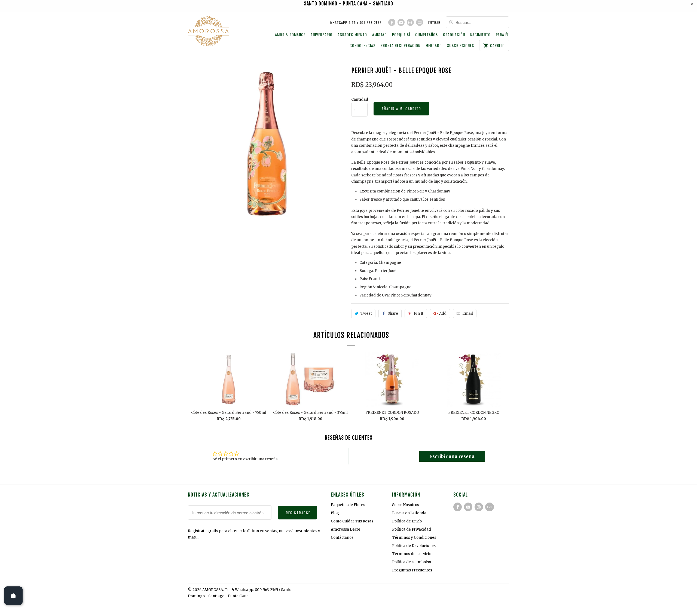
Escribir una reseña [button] (452, 456)
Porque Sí (401, 34)
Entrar (434, 22)
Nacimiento (480, 34)
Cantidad (359, 99)
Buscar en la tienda (409, 513)
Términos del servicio (411, 554)
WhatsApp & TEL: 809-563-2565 (356, 22)
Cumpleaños (426, 34)
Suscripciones (460, 45)
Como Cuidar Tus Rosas (352, 521)
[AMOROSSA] (208, 32)
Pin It (418, 313)
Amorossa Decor (345, 529)
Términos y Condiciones (414, 537)
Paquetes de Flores (348, 505)
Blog (335, 513)
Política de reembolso (411, 562)
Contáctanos (342, 537)
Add (443, 313)
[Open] (13, 595)
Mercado (434, 45)
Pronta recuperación (400, 45)
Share (393, 313)
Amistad (379, 34)
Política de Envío (407, 521)
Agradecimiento (352, 34)
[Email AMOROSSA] (419, 22)
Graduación (454, 34)
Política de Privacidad (411, 529)
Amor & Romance (290, 34)
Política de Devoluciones (414, 545)
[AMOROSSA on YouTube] (401, 22)
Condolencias (362, 45)
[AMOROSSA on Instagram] (410, 22)
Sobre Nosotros (405, 505)
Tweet (366, 313)
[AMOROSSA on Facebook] (391, 22)
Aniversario (321, 34)
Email (467, 313)
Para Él (502, 34)
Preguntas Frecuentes (412, 570)
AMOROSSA (212, 589)
